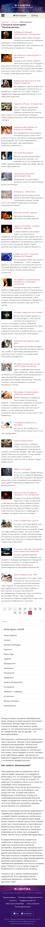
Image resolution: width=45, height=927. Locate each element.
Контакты (13, 900)
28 (35, 609)
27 (30, 609)
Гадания (7, 659)
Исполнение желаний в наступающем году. (24, 174)
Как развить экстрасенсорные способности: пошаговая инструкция (27, 281)
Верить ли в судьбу (22, 469)
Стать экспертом (33, 904)
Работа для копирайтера (15, 904)
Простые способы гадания (25, 212)
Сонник (7, 640)
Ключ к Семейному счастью (26, 520)
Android (27, 913)
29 (40, 609)
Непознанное (10, 705)
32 (25, 613)
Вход (35, 15)
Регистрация (20, 15)
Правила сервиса (9, 897)
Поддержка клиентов (27, 900)
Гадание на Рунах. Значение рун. (28, 104)
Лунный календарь (12, 644)
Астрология (9, 696)
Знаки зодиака (10, 635)
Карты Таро (9, 654)
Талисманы (9, 668)
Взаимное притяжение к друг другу (27, 342)
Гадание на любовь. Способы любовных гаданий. (27, 227)
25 (20, 609)
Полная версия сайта (22, 907)
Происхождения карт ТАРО (26, 574)
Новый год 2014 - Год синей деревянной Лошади (26, 255)
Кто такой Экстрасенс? (23, 153)
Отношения (9, 687)
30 (15, 613)
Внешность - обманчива (24, 191)
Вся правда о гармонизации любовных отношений (26, 393)
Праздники (9, 677)
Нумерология (9, 663)
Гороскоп (8, 649)
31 (20, 613)
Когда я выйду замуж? (23, 440)
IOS (17, 913)
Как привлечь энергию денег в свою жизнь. (27, 56)
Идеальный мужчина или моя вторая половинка (27, 81)
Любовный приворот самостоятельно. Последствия (27, 33)
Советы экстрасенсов (13, 682)
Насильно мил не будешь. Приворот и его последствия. (26, 493)
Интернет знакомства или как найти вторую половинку (27, 365)
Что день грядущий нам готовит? (28, 312)
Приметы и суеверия (13, 691)
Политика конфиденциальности (30, 897)
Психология (9, 673)
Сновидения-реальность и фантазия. (25, 423)
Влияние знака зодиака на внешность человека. (25, 128)
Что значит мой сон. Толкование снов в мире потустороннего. (28, 550)
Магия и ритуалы (11, 701)
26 (25, 609)
